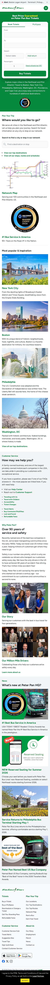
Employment (31, 935)
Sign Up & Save (7, 945)
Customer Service (10, 456)
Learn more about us (11, 672)
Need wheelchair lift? (34, 66)
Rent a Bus (30, 915)
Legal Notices (38, 976)
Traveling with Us (10, 497)
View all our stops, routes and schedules (21, 156)
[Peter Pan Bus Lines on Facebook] (3, 961)
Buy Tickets (25, 73)
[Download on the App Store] (9, 955)
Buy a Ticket (6, 901)
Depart (6, 51)
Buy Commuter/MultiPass (14, 511)
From (6, 30)
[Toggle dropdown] (44, 34)
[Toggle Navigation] (46, 8)
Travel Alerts (9, 509)
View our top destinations (15, 153)
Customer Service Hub (10, 931)
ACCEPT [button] (25, 980)
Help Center (17, 489)
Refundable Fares (10, 517)
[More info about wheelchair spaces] (43, 65)
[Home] (13, 8)
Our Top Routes (32, 908)
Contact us (30, 945)
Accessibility (9, 502)
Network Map (31, 912)
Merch (28, 938)
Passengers (8, 62)
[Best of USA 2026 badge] (25, 103)
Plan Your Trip (8, 116)
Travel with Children (11, 499)
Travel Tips (6, 941)
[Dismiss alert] (47, 2)
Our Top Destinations (34, 905)
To (5, 41)
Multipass (36, 24)
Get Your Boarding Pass (11, 914)
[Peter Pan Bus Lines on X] (7, 961)
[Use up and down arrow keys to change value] (6, 66)
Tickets (5, 896)
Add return (32, 56)
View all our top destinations (14, 446)
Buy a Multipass (8, 905)
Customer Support (24, 492)
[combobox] (25, 34)
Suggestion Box (8, 938)
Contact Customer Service (12, 948)
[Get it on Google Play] (24, 955)
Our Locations (31, 901)
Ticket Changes (10, 505)
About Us (30, 926)
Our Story (29, 931)
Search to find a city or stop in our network (21, 138)
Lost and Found (10, 514)
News (4, 681)
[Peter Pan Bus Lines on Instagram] (11, 961)
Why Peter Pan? (9, 525)
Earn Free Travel (32, 919)
